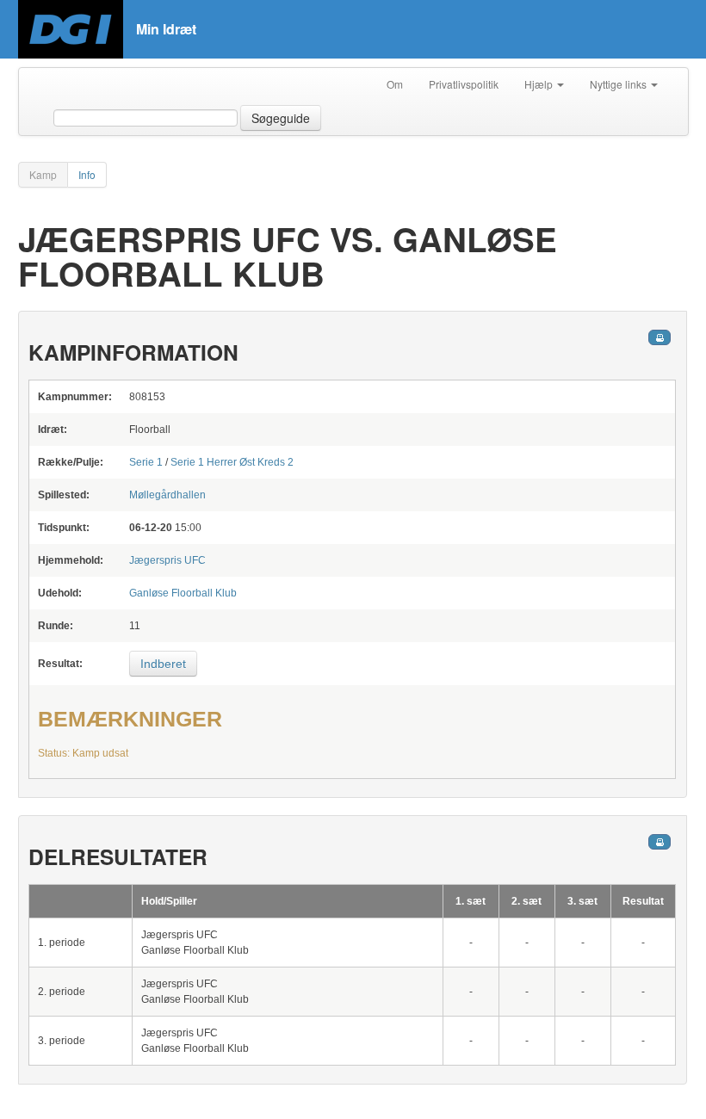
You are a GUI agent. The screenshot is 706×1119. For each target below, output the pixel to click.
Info (87, 174)
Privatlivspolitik (464, 84)
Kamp (43, 174)
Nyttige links (619, 84)
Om (395, 84)
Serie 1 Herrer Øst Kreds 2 (232, 462)
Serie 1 (146, 462)
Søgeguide (280, 118)
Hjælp (539, 84)
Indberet (163, 664)
